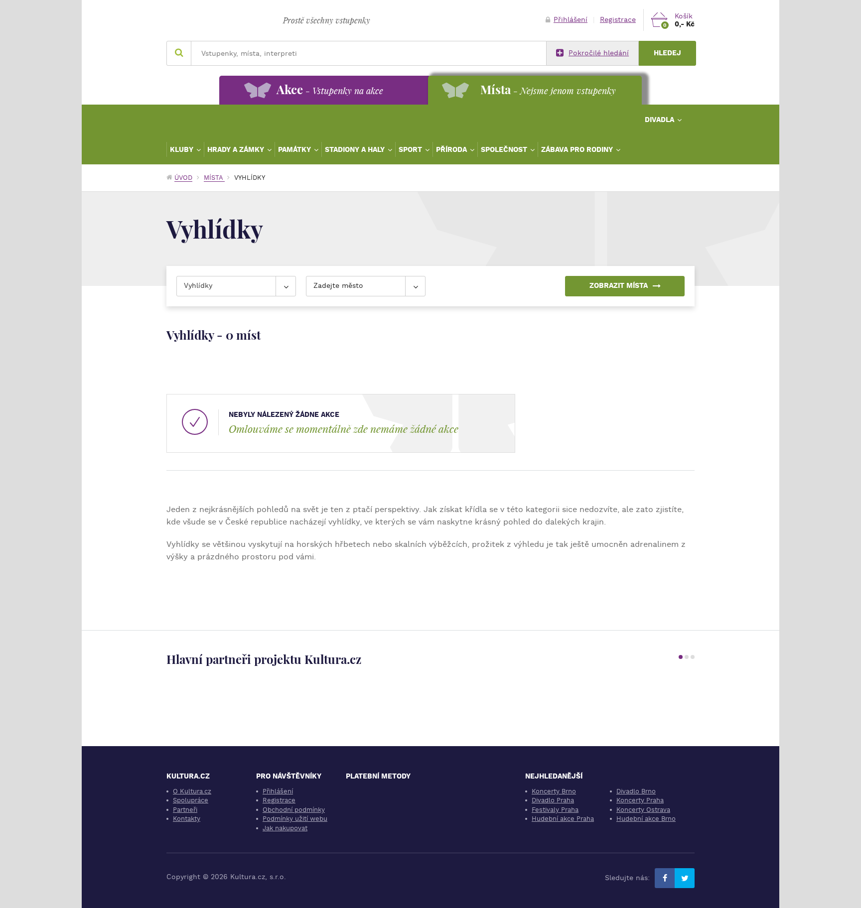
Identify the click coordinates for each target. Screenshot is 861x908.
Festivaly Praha (555, 809)
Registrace (618, 19)
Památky (295, 149)
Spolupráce (190, 800)
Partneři (185, 809)
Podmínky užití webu (295, 818)
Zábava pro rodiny (578, 149)
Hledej (667, 53)
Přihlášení (570, 19)
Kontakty (186, 818)
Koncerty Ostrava (643, 809)
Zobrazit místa (618, 285)
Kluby (182, 149)
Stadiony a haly (356, 149)
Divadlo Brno (636, 791)
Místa (214, 177)
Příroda (452, 149)
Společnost (505, 149)
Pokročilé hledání (599, 53)
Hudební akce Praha (563, 818)
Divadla (660, 120)
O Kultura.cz (192, 791)
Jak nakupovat (285, 828)
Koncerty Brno (554, 791)
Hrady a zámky (236, 149)
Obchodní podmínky (294, 809)
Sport (411, 149)
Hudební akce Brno (646, 818)
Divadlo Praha (553, 800)
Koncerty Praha (640, 800)
